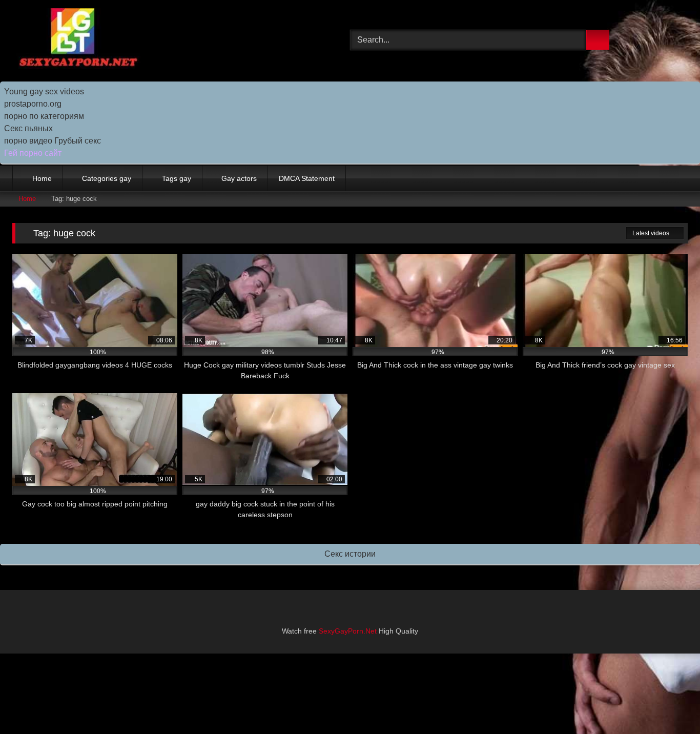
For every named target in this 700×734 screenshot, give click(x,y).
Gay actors (239, 178)
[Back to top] (669, 703)
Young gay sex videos (44, 91)
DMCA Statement (307, 178)
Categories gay (106, 178)
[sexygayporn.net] (76, 40)
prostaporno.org (32, 103)
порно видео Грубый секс (52, 140)
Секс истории (350, 553)
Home (42, 178)
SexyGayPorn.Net (348, 631)
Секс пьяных (28, 128)
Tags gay (176, 178)
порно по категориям (44, 116)
